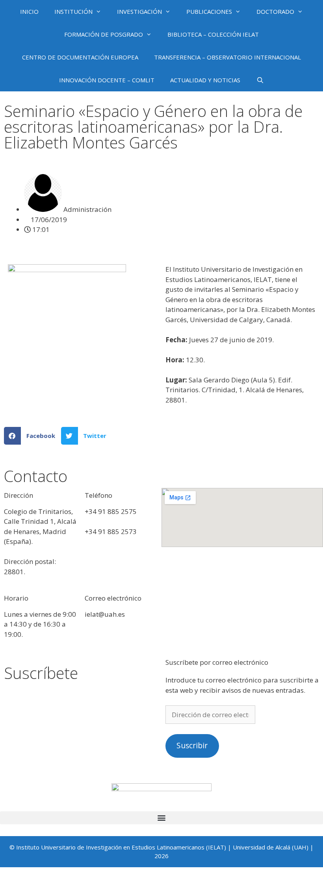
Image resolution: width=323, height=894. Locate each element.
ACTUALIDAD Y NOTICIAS (205, 80)
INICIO (29, 11)
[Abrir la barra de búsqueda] (259, 80)
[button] (32, 436)
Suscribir (192, 745)
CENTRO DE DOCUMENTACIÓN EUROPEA (80, 57)
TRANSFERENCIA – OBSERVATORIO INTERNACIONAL (227, 57)
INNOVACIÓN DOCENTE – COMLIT (106, 80)
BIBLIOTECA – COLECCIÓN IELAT (213, 34)
